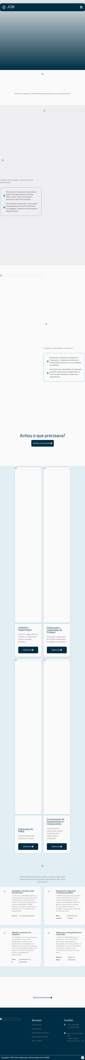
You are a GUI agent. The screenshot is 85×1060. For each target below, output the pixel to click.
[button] (81, 7)
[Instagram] (82, 1057)
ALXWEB (45, 1057)
